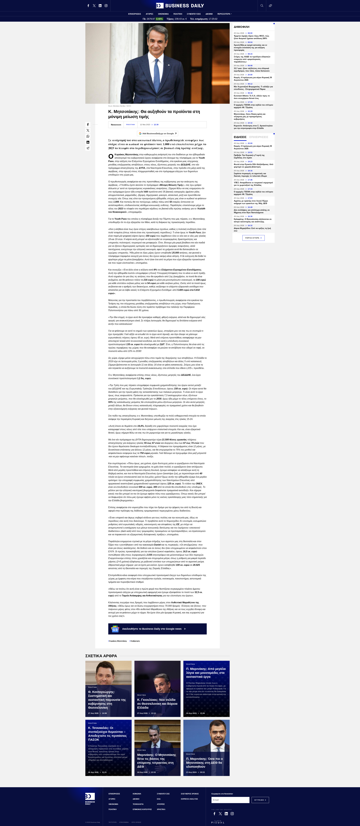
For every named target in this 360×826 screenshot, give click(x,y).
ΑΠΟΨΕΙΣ (161, 804)
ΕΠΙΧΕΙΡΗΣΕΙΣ (134, 14)
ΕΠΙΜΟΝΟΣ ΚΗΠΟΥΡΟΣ (142, 809)
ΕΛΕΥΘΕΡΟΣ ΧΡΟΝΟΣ (190, 794)
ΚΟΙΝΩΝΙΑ (137, 794)
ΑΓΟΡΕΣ (149, 14)
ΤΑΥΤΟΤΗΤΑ (113, 822)
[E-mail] (87, 148)
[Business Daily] (180, 5)
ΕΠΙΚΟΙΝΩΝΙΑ (124, 822)
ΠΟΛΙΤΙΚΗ (177, 14)
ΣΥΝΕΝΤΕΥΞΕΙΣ (194, 14)
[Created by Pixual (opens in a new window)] (240, 823)
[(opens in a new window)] (88, 5)
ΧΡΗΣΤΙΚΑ (161, 809)
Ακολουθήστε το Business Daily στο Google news (152, 628)
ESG (158, 799)
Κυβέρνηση (135, 641)
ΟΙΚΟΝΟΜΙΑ (163, 14)
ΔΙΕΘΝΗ (209, 14)
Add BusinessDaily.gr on (158, 133)
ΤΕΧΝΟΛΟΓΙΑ (138, 804)
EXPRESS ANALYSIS (189, 799)
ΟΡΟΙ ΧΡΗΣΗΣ (136, 822)
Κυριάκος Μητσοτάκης (118, 641)
